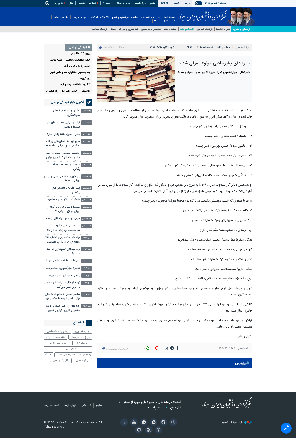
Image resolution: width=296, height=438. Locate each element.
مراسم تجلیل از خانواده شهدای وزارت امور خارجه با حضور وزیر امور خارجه (62, 297)
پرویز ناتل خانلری (80, 53)
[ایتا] (162, 423)
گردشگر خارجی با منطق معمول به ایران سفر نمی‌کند (62, 284)
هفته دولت (56, 60)
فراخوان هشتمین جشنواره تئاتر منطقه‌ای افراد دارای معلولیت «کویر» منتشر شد (62, 240)
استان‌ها (65, 17)
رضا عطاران (52, 91)
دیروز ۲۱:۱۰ (87, 261)
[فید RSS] (147, 430)
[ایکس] (123, 423)
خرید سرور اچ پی (58, 343)
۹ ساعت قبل (86, 226)
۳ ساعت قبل (86, 153)
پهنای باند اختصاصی (57, 331)
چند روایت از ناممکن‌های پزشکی (66, 190)
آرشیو (152, 3)
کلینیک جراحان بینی (57, 360)
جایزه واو (240, 363)
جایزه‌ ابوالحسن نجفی (78, 60)
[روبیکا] (172, 423)
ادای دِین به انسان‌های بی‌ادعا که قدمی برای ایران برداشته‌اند (63, 143)
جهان (83, 17)
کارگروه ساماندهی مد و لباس (74, 84)
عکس (56, 17)
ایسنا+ (157, 21)
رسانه (113, 29)
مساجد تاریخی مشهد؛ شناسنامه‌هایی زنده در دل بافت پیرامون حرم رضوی (62, 228)
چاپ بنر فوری (82, 331)
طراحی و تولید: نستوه (232, 422)
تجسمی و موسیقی (151, 29)
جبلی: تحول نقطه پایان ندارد (63, 134)
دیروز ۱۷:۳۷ (87, 294)
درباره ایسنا (140, 3)
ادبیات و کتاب (187, 29)
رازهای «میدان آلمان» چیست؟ (62, 275)
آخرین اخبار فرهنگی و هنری (66, 102)
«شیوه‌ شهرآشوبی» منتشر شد (63, 268)
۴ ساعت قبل (86, 188)
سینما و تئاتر (170, 29)
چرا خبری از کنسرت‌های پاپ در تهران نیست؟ (62, 178)
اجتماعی (93, 17)
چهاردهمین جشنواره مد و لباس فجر (70, 72)
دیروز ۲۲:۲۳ (87, 249)
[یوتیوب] (133, 423)
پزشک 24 (82, 343)
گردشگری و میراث (128, 29)
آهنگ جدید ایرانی (55, 337)
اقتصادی (104, 17)
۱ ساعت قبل (87, 134)
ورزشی (75, 17)
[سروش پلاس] (152, 423)
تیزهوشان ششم (68, 349)
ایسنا (203, 14)
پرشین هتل (82, 360)
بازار (71, 3)
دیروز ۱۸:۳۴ (87, 275)
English (164, 3)
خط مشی (86, 405)
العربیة (176, 3)
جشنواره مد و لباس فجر (77, 66)
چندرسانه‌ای (169, 21)
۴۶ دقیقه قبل (86, 111)
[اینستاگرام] (157, 430)
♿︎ (286, 428)
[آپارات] (138, 430)
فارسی (187, 3)
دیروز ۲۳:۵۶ (87, 237)
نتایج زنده (58, 3)
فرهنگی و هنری (120, 17)
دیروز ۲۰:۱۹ (87, 268)
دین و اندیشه (223, 29)
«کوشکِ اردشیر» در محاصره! (63, 199)
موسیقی (85, 91)
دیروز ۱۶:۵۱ (87, 306)
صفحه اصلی (168, 17)
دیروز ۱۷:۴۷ (87, 282)
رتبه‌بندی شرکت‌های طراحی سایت (73, 355)
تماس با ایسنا (123, 3)
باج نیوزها (84, 78)
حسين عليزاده (69, 91)
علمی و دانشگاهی (150, 17)
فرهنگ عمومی (205, 29)
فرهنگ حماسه (99, 29)
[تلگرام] (143, 423)
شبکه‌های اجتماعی (87, 3)
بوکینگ (48, 355)
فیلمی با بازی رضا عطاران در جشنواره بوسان (63, 124)
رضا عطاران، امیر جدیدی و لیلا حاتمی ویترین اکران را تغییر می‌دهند (62, 308)
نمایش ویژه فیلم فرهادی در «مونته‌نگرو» (64, 112)
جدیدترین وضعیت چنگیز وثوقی (66, 166)
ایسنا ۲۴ (107, 3)
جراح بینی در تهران (80, 337)
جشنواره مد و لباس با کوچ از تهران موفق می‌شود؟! (63, 209)
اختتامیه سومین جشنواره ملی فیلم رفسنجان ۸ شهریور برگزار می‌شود (63, 156)
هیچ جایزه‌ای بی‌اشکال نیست (63, 218)
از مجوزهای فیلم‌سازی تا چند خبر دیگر (63, 251)
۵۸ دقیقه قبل (86, 122)
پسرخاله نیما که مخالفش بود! (63, 261)
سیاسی (135, 17)
